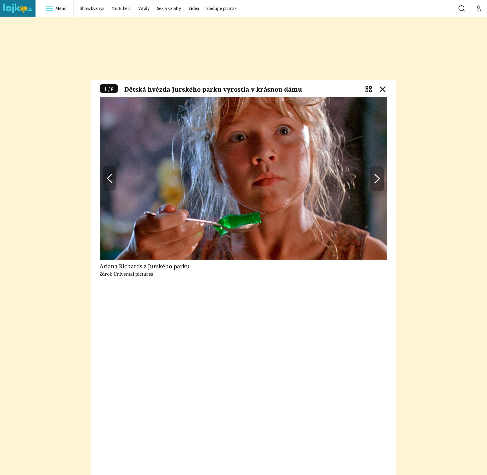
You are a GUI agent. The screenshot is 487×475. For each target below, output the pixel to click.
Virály (144, 8)
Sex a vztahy (169, 8)
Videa (193, 8)
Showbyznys (92, 8)
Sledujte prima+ (221, 8)
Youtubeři (121, 8)
